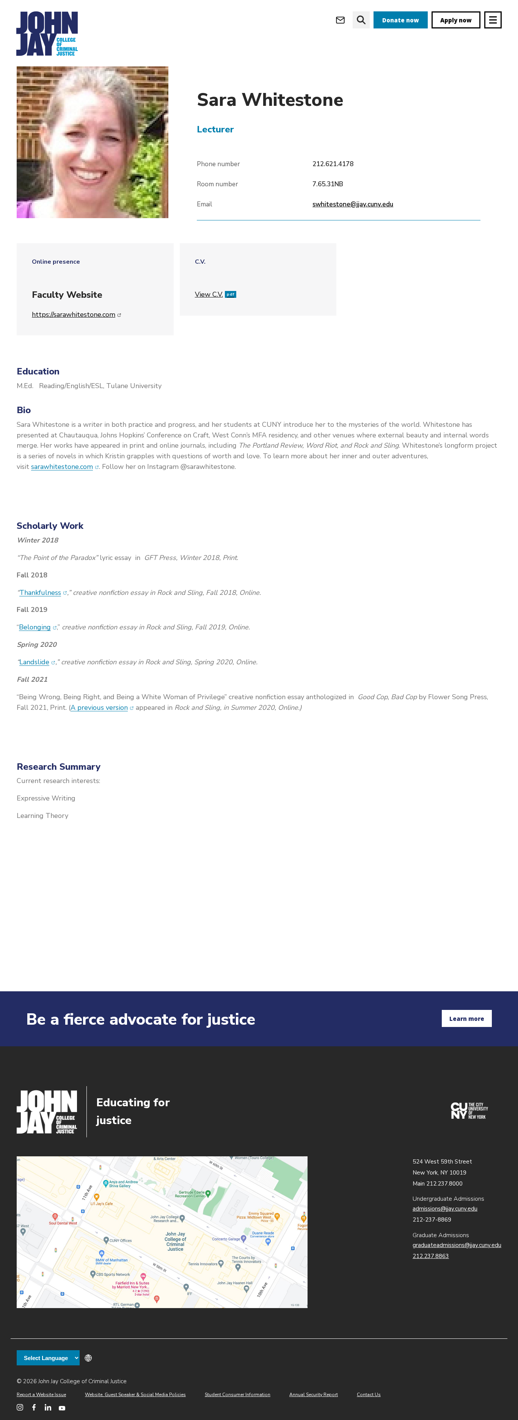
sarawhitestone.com (65, 466)
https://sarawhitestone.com (76, 314)
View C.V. (214, 294)
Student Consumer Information (237, 1395)
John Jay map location (162, 1232)
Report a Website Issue (41, 1395)
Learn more (466, 1018)
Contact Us (369, 1395)
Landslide (37, 662)
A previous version (102, 707)
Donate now (400, 20)
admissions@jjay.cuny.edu (445, 1208)
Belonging (38, 627)
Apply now (456, 20)
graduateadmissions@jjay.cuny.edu (457, 1245)
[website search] (361, 19)
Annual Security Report (313, 1395)
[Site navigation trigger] (493, 19)
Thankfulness (43, 592)
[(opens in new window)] (469, 1117)
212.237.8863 (431, 1256)
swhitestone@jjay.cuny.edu (352, 204)
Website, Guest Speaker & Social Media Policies (135, 1395)
